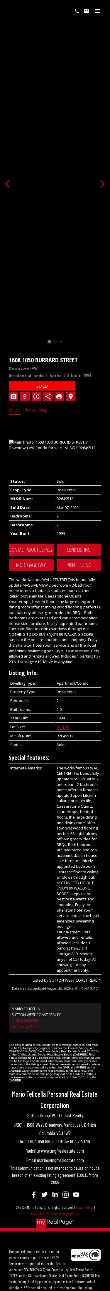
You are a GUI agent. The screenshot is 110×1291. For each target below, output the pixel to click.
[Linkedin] (55, 1194)
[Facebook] (34, 1194)
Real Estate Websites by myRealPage (55, 1213)
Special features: (29, 757)
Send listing (79, 549)
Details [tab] (15, 409)
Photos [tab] (30, 409)
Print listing (79, 564)
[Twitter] (44, 1194)
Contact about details (31, 549)
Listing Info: (23, 673)
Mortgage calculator (31, 565)
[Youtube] (76, 1194)
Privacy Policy (84, 1207)
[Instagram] (66, 1194)
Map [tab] (43, 409)
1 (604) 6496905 (25, 1020)
